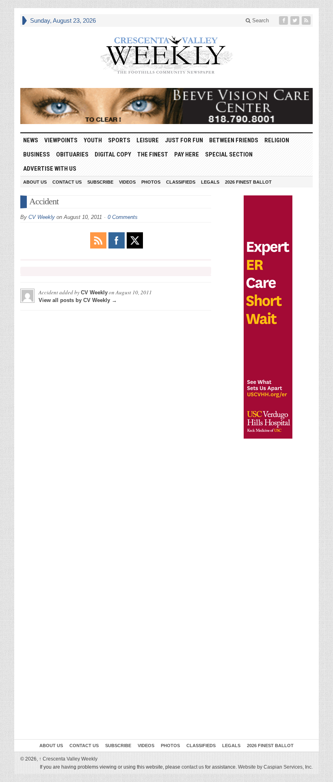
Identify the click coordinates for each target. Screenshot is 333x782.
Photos (150, 182)
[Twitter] (295, 20)
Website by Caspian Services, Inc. (275, 767)
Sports (119, 140)
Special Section (229, 154)
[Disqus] (115, 418)
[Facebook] (284, 20)
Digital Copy (113, 154)
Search (260, 20)
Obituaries (72, 154)
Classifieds (180, 182)
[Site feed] (307, 20)
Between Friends (233, 140)
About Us (35, 182)
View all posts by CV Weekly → (78, 300)
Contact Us (67, 182)
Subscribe (100, 182)
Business (36, 154)
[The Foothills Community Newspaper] (166, 55)
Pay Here (186, 154)
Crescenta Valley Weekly (68, 759)
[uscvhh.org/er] (268, 317)
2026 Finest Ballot (248, 182)
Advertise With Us (49, 168)
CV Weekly (41, 217)
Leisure (147, 140)
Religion (276, 140)
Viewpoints (61, 140)
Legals (210, 182)
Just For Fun (184, 140)
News (30, 140)
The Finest (152, 154)
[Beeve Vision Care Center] (166, 106)
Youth (93, 140)
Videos (127, 182)
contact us (193, 767)
